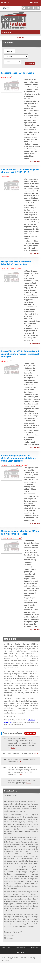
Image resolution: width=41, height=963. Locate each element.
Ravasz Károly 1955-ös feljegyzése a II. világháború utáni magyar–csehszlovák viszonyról (20, 354)
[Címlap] (14, 27)
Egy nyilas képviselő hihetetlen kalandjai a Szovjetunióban (16, 263)
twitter (28, 8)
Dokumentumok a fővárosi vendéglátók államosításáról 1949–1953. (20, 170)
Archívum (20, 952)
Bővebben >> (35, 162)
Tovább (13, 748)
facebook (33, 8)
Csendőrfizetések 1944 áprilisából (17, 73)
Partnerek (34, 948)
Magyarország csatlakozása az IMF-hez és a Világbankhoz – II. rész (20, 532)
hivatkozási (8, 722)
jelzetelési (31, 720)
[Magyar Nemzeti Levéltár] (6, 10)
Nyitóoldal (6, 948)
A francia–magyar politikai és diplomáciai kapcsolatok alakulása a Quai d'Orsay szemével (18, 458)
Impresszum (20, 948)
